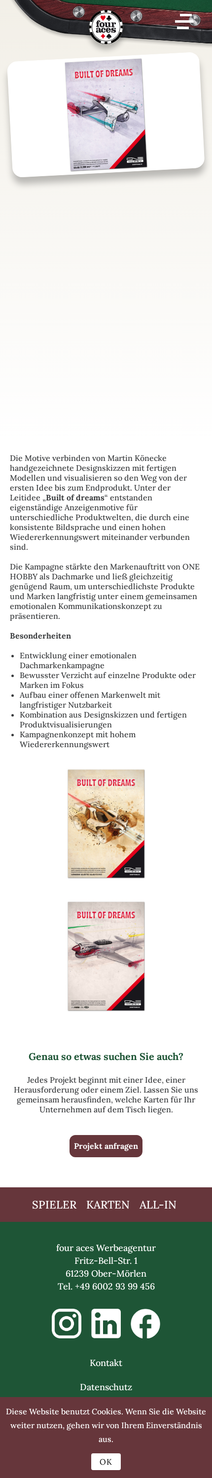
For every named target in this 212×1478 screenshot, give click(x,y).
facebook (145, 1323)
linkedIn (106, 1323)
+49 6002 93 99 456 (115, 1286)
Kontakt (106, 1362)
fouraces (106, 32)
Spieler (54, 1205)
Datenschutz (106, 1387)
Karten (108, 1205)
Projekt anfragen (106, 1146)
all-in (158, 1205)
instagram (66, 1323)
